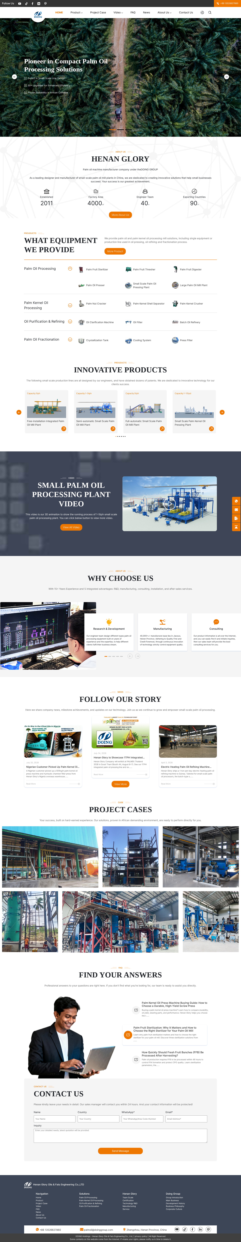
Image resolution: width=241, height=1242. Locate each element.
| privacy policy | (141, 1236)
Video (117, 12)
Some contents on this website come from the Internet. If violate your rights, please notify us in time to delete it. (120, 1239)
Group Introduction (174, 1197)
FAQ (133, 12)
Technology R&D (130, 1203)
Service (126, 1209)
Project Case (98, 12)
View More (120, 784)
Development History (175, 1203)
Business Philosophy (175, 1206)
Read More (31, 784)
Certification (128, 1200)
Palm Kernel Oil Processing (91, 1200)
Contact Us (186, 12)
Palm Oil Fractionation (89, 1206)
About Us (163, 12)
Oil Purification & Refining (90, 1203)
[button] (226, 76)
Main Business (172, 1200)
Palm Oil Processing (88, 1197)
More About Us (120, 214)
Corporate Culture (174, 1209)
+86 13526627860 (50, 1229)
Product (75, 12)
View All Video (71, 527)
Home (59, 12)
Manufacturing (129, 1206)
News (146, 12)
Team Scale (128, 1197)
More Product (115, 251)
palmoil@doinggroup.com (98, 1229)
